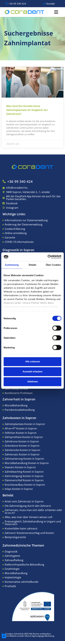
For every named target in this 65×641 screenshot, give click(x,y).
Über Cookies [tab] (53, 264)
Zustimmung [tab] (12, 264)
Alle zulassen (32, 361)
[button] (56, 12)
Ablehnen (32, 381)
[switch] (56, 328)
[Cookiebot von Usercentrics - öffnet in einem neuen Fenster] (47, 257)
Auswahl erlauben (32, 371)
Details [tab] (32, 264)
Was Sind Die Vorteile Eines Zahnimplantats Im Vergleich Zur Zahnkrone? (27, 110)
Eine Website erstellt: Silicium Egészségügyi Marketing (29, 636)
